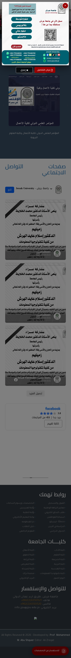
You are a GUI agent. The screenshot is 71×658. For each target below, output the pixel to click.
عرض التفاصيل (44, 70)
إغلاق (23, 70)
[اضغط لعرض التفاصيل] (35, 33)
